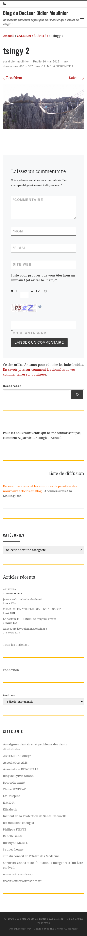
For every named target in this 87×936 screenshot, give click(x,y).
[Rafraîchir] (40, 306)
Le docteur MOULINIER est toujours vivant (29, 618)
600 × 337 (25, 66)
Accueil (8, 36)
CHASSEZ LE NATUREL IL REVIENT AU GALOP (32, 609)
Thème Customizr (66, 929)
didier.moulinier (18, 61)
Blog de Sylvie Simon (18, 776)
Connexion (11, 670)
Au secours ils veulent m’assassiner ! (25, 628)
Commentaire (28, 200)
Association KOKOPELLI (20, 769)
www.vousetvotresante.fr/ (22, 881)
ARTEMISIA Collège (17, 756)
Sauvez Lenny (13, 849)
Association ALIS (15, 762)
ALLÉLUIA (9, 589)
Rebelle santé (13, 836)
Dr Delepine (11, 796)
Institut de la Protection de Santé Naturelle (35, 816)
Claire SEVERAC (14, 789)
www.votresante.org (18, 874)
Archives (9, 695)
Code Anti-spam (30, 333)
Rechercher (12, 386)
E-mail (20, 248)
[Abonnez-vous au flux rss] (4, 4)
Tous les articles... (16, 645)
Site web (22, 264)
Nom (18, 231)
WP (29, 929)
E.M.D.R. (9, 802)
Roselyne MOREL (15, 843)
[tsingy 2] (43, 106)
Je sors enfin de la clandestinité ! (22, 599)
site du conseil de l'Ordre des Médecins (31, 856)
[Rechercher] (77, 394)
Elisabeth (10, 809)
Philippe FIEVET (14, 829)
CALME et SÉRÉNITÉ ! (32, 36)
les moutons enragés (18, 823)
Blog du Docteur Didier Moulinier (39, 918)
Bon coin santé (14, 782)
